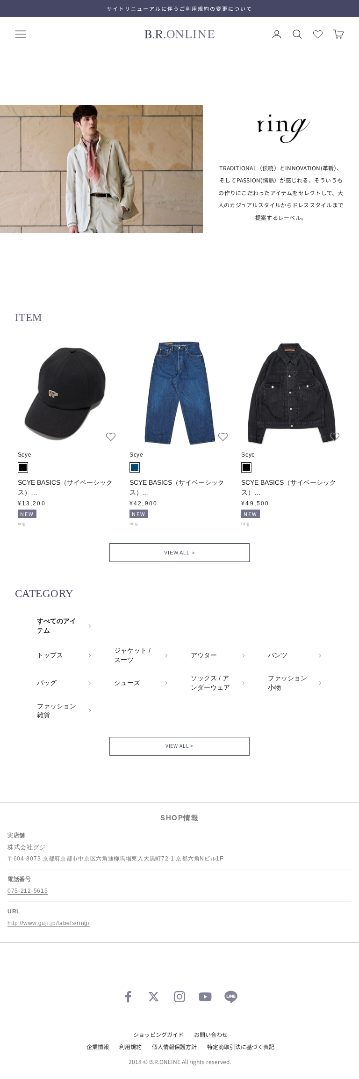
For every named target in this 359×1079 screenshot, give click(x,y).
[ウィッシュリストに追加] (110, 436)
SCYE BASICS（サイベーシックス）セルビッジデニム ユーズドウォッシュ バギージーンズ (179, 488)
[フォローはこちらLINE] (231, 997)
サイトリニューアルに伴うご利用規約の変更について (179, 8)
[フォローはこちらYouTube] (205, 997)
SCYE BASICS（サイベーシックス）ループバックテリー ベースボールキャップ (68, 488)
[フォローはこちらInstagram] (179, 997)
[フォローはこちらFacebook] (128, 997)
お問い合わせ (211, 1034)
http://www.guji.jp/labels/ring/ (48, 923)
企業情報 (97, 1046)
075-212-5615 (27, 891)
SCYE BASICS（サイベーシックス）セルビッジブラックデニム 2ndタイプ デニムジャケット (290, 488)
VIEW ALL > (179, 552)
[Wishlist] (317, 34)
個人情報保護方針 (174, 1046)
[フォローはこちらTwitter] (154, 997)
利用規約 (130, 1046)
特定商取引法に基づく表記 (240, 1046)
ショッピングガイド (158, 1034)
